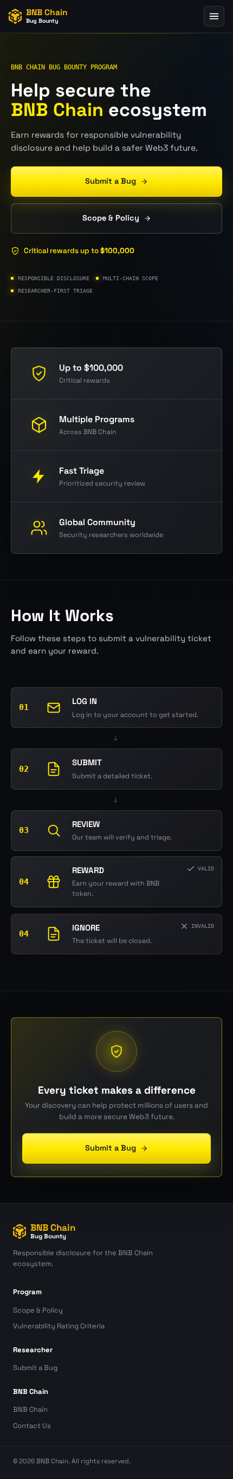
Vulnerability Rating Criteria (59, 1326)
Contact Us (32, 1425)
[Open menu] (214, 16)
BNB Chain (30, 1409)
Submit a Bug (35, 1367)
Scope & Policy (38, 1310)
